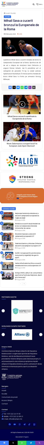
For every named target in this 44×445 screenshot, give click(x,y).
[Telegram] (26, 87)
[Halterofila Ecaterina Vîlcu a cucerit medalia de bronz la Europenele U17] (7, 266)
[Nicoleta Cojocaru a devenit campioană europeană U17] (7, 237)
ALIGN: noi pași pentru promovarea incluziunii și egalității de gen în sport (27, 255)
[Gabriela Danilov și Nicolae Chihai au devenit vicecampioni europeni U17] (7, 246)
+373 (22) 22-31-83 (13, 414)
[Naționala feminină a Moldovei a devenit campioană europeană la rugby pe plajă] (7, 216)
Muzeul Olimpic (7, 400)
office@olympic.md (15, 419)
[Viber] (30, 87)
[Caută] (33, 5)
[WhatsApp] (22, 87)
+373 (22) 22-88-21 (16, 416)
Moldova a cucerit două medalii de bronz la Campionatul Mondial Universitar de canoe (27, 226)
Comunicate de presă (9, 397)
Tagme (26, 437)
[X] (14, 87)
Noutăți (13, 13)
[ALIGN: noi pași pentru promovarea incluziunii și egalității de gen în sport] (7, 256)
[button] (3, 310)
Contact (5, 404)
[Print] (33, 87)
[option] (22, 310)
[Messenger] (18, 87)
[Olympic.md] (10, 4)
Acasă (7, 13)
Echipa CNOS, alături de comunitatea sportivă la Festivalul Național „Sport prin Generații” (28, 275)
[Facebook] (10, 87)
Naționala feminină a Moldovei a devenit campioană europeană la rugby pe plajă (27, 215)
